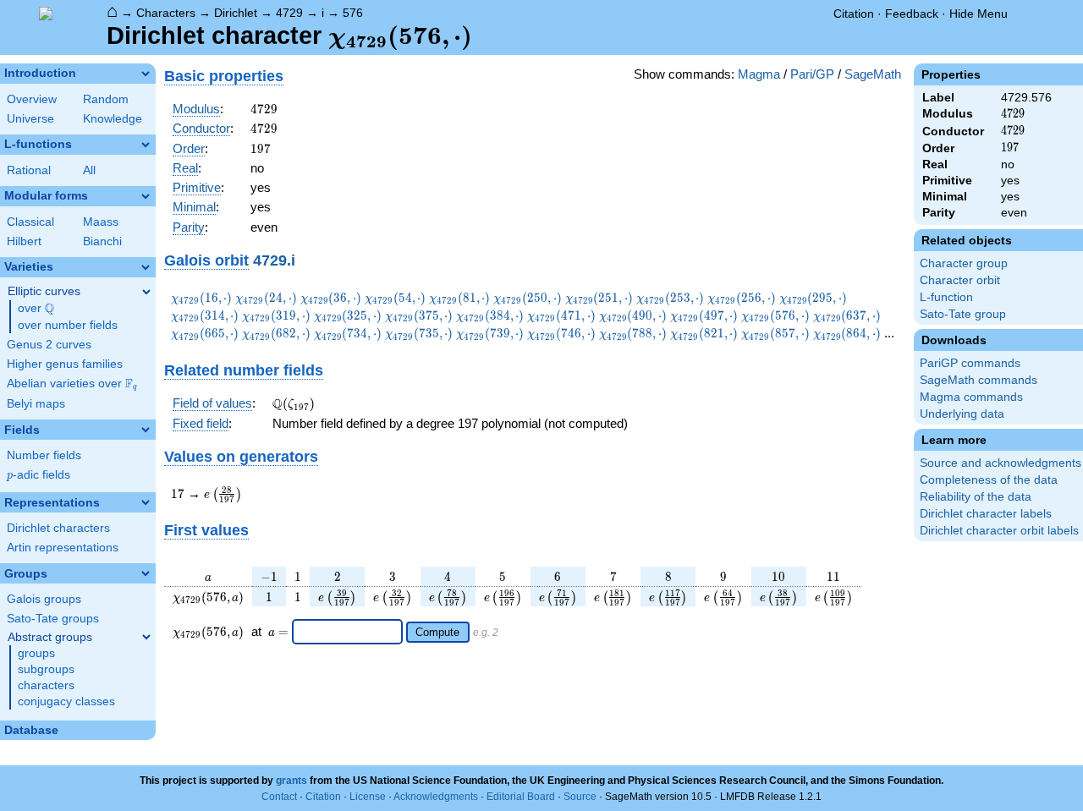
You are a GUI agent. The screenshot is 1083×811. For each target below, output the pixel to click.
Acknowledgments (435, 797)
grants (291, 780)
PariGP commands (970, 363)
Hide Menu (978, 13)
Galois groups (44, 599)
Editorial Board (521, 797)
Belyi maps (36, 403)
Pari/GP (812, 74)
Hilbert (24, 241)
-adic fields (38, 475)
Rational (29, 170)
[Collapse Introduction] (145, 73)
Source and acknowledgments (1000, 463)
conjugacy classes (66, 701)
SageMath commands (978, 380)
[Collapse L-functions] (145, 144)
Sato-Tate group (963, 314)
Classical (30, 222)
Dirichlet (235, 12)
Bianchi (102, 241)
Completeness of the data (989, 480)
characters (46, 685)
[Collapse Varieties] (145, 267)
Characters (165, 12)
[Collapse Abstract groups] (146, 637)
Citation (853, 13)
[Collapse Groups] (145, 573)
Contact (279, 797)
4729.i (274, 260)
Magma (759, 74)
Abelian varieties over (72, 383)
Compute (437, 632)
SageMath (872, 74)
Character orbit (960, 280)
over (36, 308)
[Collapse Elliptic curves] (146, 292)
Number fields (44, 455)
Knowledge (112, 118)
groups (36, 653)
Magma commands (971, 397)
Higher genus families (65, 364)
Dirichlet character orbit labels (999, 530)
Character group (964, 263)
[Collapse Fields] (145, 429)
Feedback (911, 13)
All (89, 170)
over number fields (68, 325)
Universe (30, 118)
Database (31, 730)
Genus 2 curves (49, 344)
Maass (100, 222)
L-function (946, 297)
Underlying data (962, 414)
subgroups (46, 669)
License (367, 797)
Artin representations (62, 547)
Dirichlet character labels (986, 513)
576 (353, 12)
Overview (32, 99)
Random (106, 99)
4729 (289, 12)
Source (579, 797)
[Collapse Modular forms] (145, 196)
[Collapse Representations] (145, 502)
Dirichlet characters (58, 528)
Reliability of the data (975, 496)
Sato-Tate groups (53, 618)
